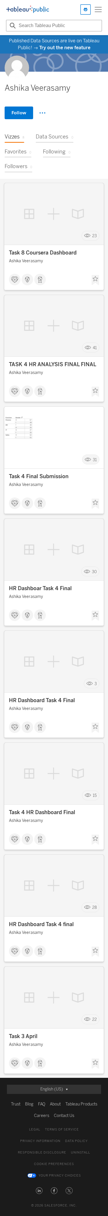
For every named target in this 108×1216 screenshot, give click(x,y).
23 (94, 235)
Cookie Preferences (54, 1164)
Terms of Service (62, 1129)
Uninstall (80, 1152)
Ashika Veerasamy (26, 261)
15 (95, 795)
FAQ (41, 1104)
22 (94, 1019)
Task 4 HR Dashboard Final (42, 812)
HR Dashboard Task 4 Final (42, 700)
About (55, 1104)
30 (94, 571)
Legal (34, 1129)
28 (94, 907)
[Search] (11, 25)
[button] (39, 1190)
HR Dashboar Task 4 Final (40, 588)
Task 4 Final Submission (39, 476)
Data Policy (76, 1141)
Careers (41, 1115)
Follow (19, 113)
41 (95, 347)
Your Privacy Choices (60, 1175)
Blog (29, 1104)
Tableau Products (81, 1104)
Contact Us (64, 1115)
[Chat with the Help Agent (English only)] (85, 9)
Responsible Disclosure (42, 1152)
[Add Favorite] (95, 280)
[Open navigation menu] (98, 9)
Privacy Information (40, 1141)
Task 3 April (23, 1036)
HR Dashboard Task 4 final (41, 924)
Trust (15, 1104)
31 (95, 459)
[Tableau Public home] (27, 9)
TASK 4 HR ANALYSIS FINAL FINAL (52, 364)
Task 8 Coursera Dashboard (43, 253)
